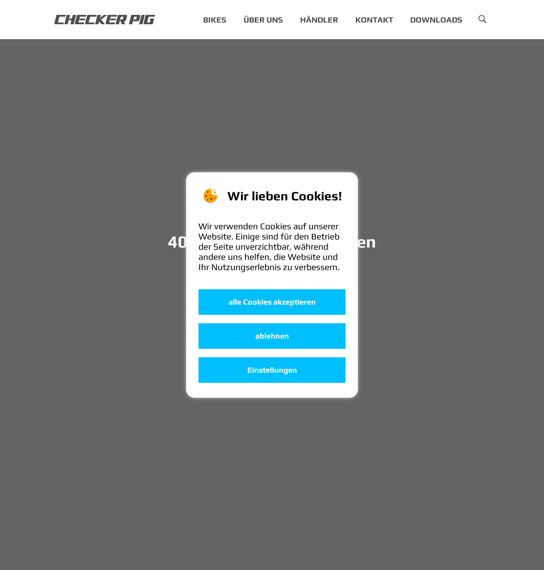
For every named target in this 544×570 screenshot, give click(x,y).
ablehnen (272, 336)
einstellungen (272, 370)
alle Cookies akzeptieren (272, 302)
